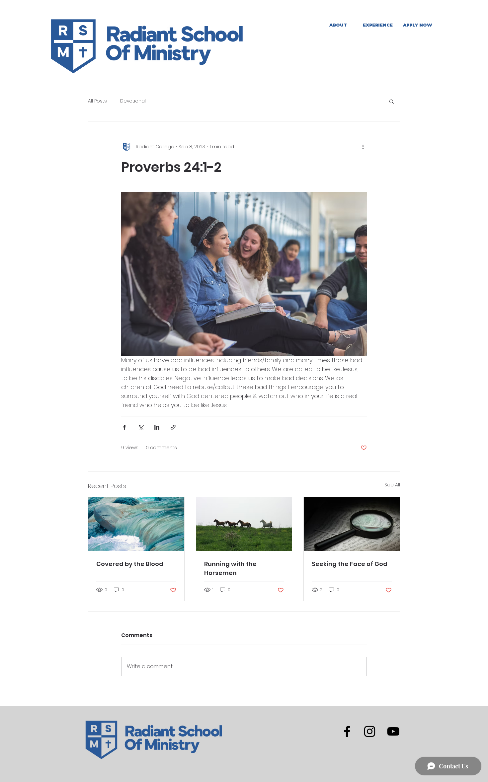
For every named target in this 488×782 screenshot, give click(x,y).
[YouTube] (393, 731)
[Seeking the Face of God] (352, 524)
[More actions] (363, 147)
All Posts (97, 101)
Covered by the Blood (129, 564)
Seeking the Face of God (349, 564)
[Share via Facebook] (124, 427)
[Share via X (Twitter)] (140, 427)
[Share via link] (173, 427)
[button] (378, 25)
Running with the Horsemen (230, 568)
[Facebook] (347, 731)
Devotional (133, 101)
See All (392, 484)
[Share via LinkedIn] (157, 427)
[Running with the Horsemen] (244, 524)
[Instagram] (369, 731)
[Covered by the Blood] (136, 524)
